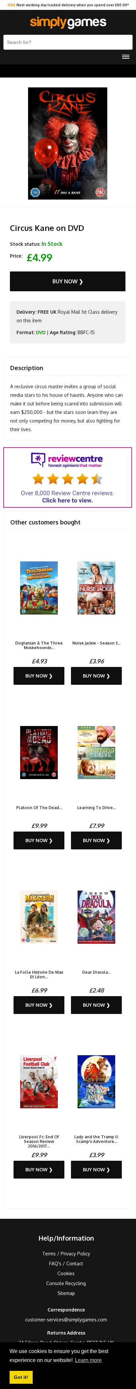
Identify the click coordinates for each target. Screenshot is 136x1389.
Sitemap (66, 1293)
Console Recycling (66, 1283)
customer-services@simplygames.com (66, 1319)
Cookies (66, 1273)
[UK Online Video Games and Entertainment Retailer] (68, 23)
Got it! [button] (21, 1377)
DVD (41, 332)
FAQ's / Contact (66, 1263)
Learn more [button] (88, 1360)
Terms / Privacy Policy (66, 1253)
